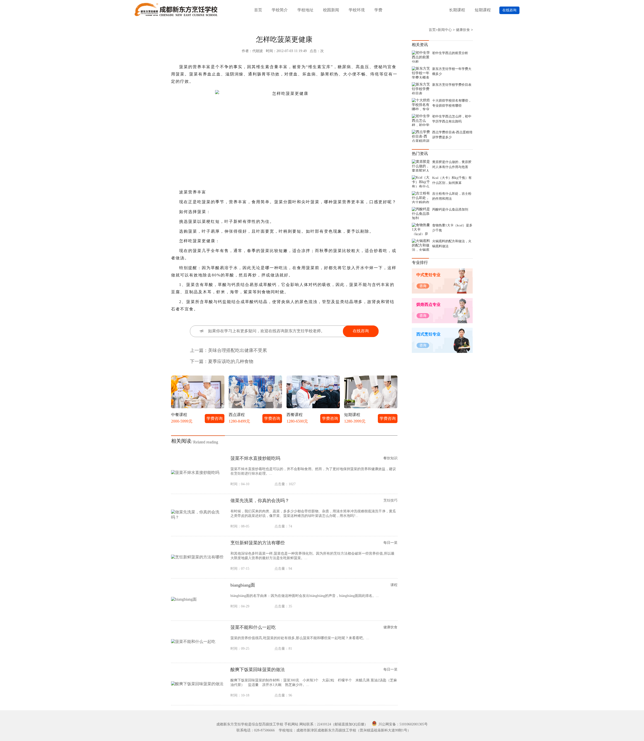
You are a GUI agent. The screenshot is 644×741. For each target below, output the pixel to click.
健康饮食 (463, 30)
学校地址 (305, 10)
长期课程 (457, 10)
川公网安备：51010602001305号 (402, 724)
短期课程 (483, 10)
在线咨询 (509, 10)
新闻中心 (445, 30)
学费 (378, 10)
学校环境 (357, 10)
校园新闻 (331, 10)
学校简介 (280, 10)
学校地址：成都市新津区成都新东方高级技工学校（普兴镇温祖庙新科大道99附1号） (345, 730)
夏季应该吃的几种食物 (230, 361)
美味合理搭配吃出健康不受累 (237, 350)
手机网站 (291, 724)
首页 (258, 10)
